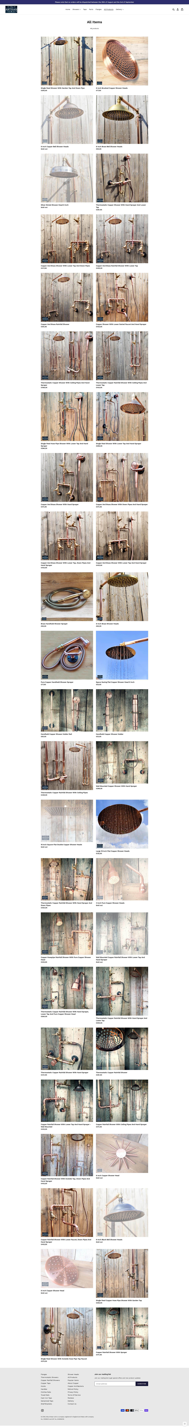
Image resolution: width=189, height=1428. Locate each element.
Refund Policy (73, 1389)
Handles (44, 1389)
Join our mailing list (102, 1374)
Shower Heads (73, 1374)
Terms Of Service (74, 1395)
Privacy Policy (73, 1392)
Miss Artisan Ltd (51, 1416)
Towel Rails (45, 1395)
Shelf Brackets (46, 1404)
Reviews (71, 1398)
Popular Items (73, 1380)
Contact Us (72, 1404)
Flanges (44, 1374)
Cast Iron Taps (46, 1398)
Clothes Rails (46, 1392)
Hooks (43, 1386)
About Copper (73, 1383)
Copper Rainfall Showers (50, 1380)
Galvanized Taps (47, 1401)
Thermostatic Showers (49, 1377)
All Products (72, 1377)
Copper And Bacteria (76, 1386)
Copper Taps (45, 1383)
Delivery (71, 1401)
